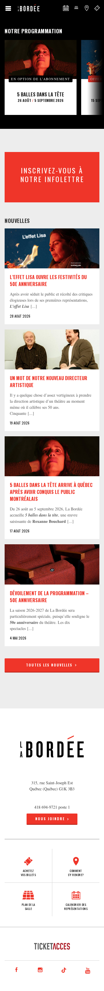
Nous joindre (50, 818)
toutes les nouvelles (50, 664)
